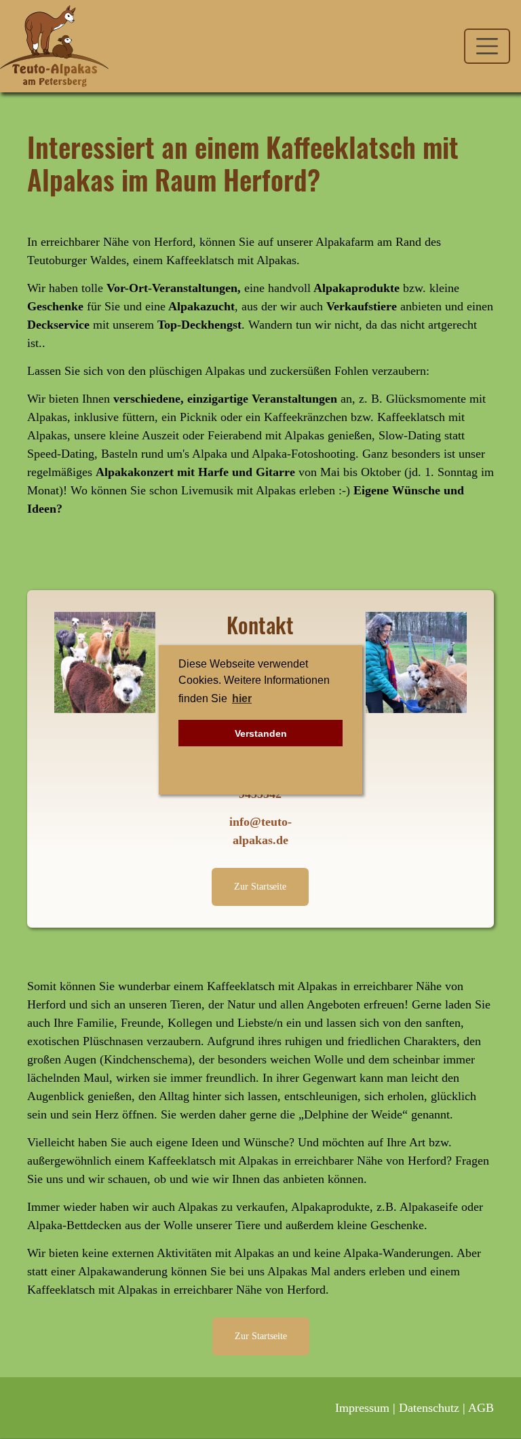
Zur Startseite (260, 886)
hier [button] (242, 698)
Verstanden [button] (261, 733)
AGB (481, 1408)
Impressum (362, 1408)
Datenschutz (429, 1408)
